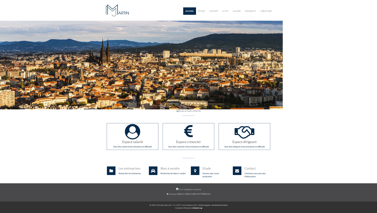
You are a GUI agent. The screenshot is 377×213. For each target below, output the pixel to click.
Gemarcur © (192, 205)
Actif (225, 11)
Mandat (213, 11)
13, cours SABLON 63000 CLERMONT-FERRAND (189, 194)
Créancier (266, 11)
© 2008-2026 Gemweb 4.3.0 (160, 205)
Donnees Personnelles (219, 205)
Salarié (236, 11)
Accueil (189, 11)
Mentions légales (204, 205)
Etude (201, 11)
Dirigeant (250, 11)
